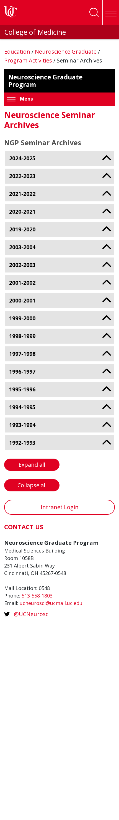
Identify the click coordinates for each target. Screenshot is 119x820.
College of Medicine (35, 32)
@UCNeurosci (32, 614)
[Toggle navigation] (110, 12)
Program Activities (28, 60)
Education (18, 51)
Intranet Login (60, 507)
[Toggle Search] (94, 12)
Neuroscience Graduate (66, 51)
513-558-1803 (37, 595)
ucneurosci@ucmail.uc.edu (51, 603)
